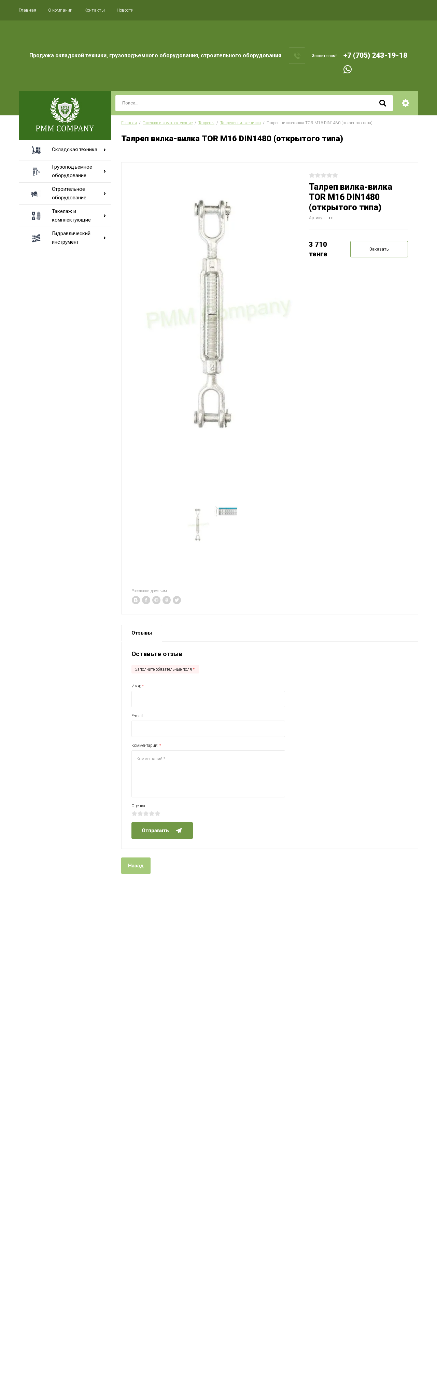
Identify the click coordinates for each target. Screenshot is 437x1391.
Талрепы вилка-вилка (240, 122)
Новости (125, 10)
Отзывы (141, 633)
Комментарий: (146, 745)
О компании (60, 10)
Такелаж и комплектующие (168, 122)
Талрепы (206, 122)
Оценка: (138, 806)
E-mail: (137, 715)
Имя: (137, 686)
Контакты (94, 10)
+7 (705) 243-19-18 (375, 55)
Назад (136, 866)
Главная (27, 10)
